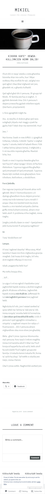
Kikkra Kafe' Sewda (22, 63)
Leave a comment (28, 411)
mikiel (22, 10)
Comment (35, 458)
